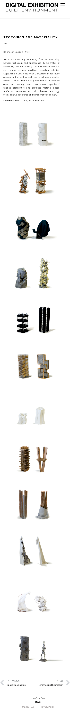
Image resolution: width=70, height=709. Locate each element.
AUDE (28, 52)
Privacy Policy (47, 707)
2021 (5, 43)
